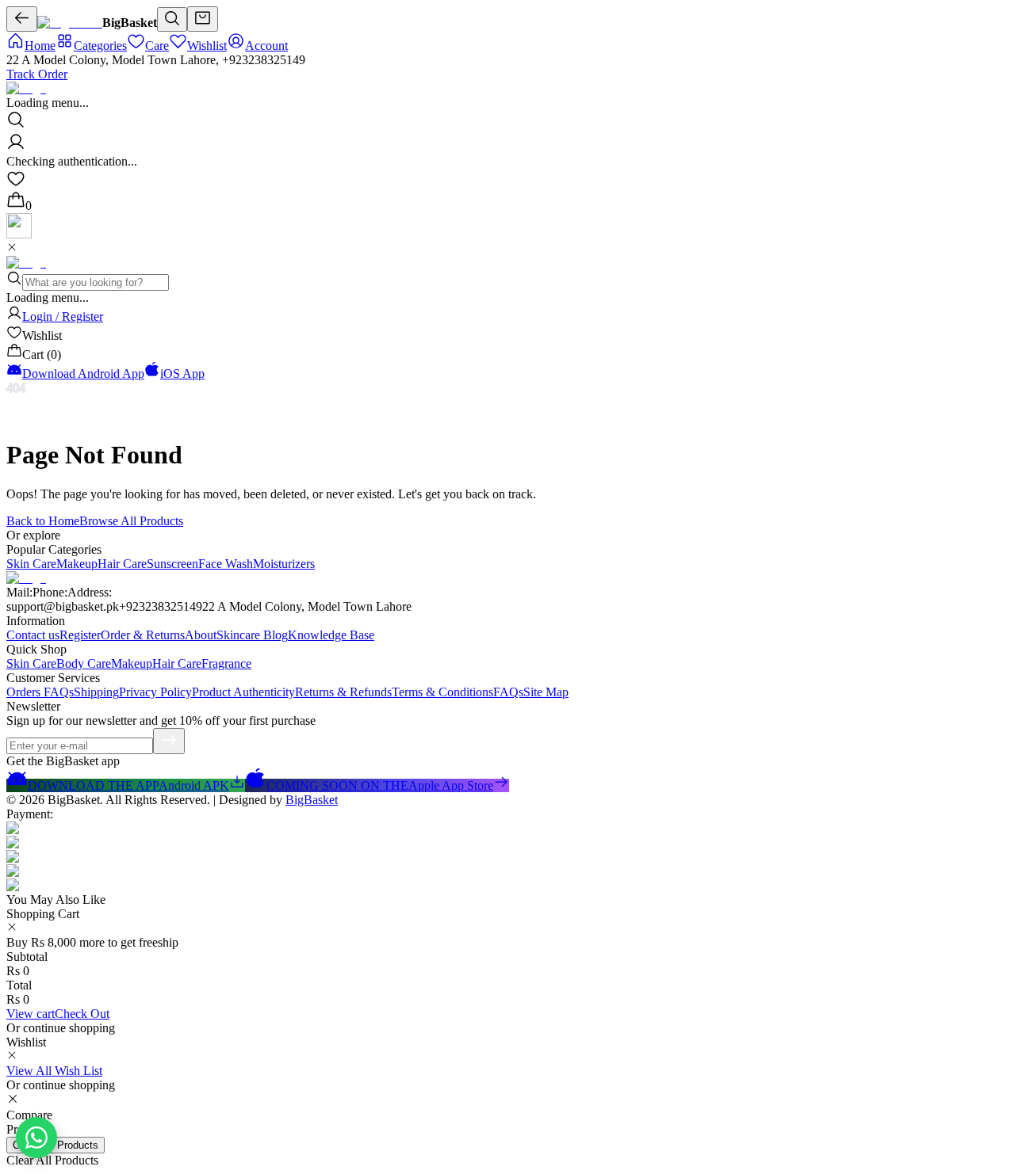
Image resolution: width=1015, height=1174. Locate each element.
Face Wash (225, 563)
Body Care (83, 663)
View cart (30, 1013)
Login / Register (62, 316)
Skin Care (31, 563)
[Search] (172, 19)
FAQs (508, 692)
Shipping (96, 692)
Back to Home (42, 521)
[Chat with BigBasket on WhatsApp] (36, 1137)
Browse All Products (131, 521)
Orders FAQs (40, 692)
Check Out (82, 1013)
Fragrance (226, 663)
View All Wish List (54, 1070)
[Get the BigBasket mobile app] (19, 234)
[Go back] (21, 19)
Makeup (77, 563)
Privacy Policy (155, 692)
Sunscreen (172, 563)
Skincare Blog (252, 635)
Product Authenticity (243, 692)
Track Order (36, 74)
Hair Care (122, 563)
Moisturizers (284, 563)
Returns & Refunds (343, 692)
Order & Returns (143, 635)
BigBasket (311, 799)
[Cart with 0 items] (202, 19)
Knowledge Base (331, 635)
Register (80, 635)
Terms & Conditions (442, 692)
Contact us (32, 635)
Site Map (546, 692)
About (200, 635)
